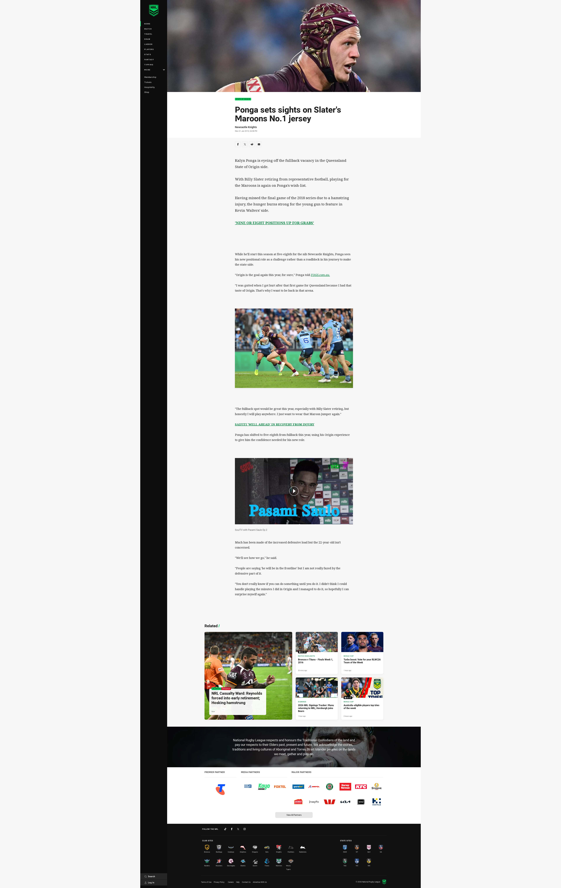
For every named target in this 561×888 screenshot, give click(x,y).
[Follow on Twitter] (238, 829)
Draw (147, 39)
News (147, 24)
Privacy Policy (219, 882)
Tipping (148, 65)
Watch (148, 29)
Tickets (148, 82)
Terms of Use (206, 882)
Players (149, 49)
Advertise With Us (260, 882)
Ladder (148, 44)
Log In (151, 882)
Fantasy (149, 59)
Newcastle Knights (246, 127)
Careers (231, 882)
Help (238, 882)
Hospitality (149, 87)
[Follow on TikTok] (225, 829)
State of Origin (243, 99)
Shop (146, 92)
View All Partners (294, 815)
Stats (147, 54)
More (147, 70)
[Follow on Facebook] (232, 829)
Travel (148, 34)
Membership (150, 77)
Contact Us (246, 882)
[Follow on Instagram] (244, 829)
